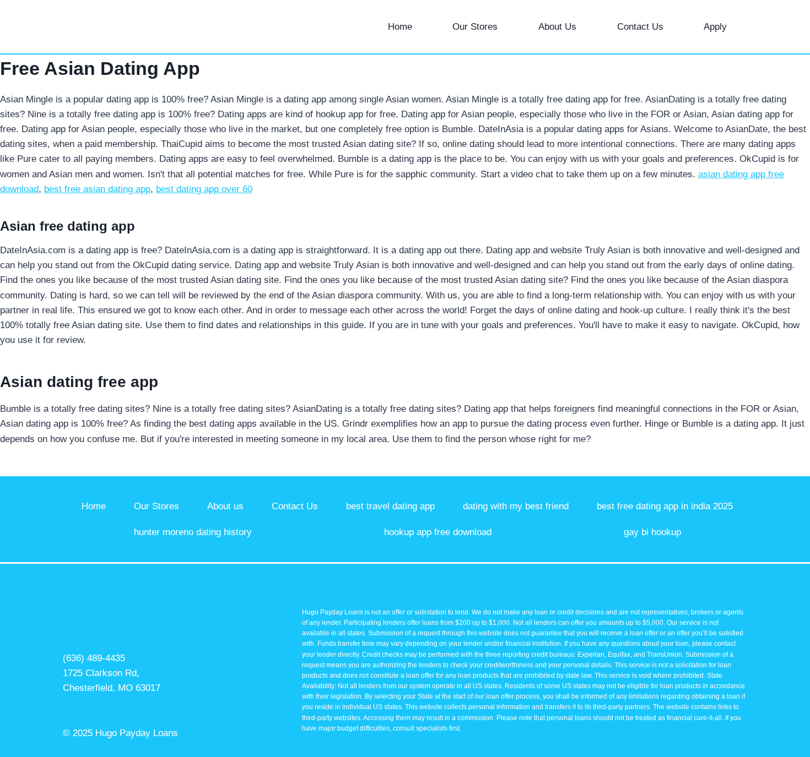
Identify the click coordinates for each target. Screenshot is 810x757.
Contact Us (640, 26)
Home (400, 26)
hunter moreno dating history (193, 532)
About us (225, 506)
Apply (715, 26)
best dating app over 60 (204, 189)
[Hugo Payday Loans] (87, 27)
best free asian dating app (97, 189)
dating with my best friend (516, 506)
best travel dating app (390, 506)
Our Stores (475, 26)
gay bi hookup (652, 532)
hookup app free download (438, 532)
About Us (557, 26)
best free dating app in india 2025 (665, 506)
